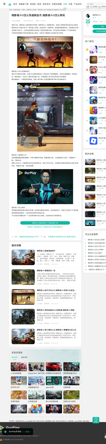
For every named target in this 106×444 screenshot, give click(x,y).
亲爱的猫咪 (15, 401)
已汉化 (103, 90)
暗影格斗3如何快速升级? (95, 243)
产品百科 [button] (78, 4)
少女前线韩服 (16, 373)
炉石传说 (101, 57)
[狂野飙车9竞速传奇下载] (54, 366)
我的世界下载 (20, 421)
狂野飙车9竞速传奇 (53, 373)
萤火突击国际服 (52, 401)
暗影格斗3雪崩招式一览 (46, 270)
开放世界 (103, 141)
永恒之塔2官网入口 (61, 421)
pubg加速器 (93, 6)
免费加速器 (16, 10)
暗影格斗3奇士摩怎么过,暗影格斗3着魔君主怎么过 (56, 330)
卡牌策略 (103, 60)
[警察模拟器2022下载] (71, 366)
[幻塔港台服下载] (36, 394)
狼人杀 (102, 111)
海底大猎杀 (86, 421)
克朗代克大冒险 (69, 401)
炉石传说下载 (40, 421)
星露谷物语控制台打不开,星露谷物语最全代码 (37, 237)
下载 (99, 50)
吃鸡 (102, 101)
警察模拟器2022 (70, 373)
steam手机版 (78, 421)
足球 (102, 80)
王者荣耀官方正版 (49, 421)
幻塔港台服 (32, 401)
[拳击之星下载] (54, 408)
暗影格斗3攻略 (31, 10)
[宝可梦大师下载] (19, 380)
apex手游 (50, 387)
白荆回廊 (66, 387)
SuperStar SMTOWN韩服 (38, 373)
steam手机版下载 (29, 421)
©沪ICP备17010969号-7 (31, 436)
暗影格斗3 (97, 15)
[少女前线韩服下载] (19, 366)
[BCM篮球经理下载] (36, 408)
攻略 (23, 10)
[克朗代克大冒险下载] (71, 394)
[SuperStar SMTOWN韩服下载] (36, 366)
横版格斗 (95, 21)
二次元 (102, 50)
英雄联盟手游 (33, 387)
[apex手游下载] (54, 380)
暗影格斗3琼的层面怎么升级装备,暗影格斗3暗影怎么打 (58, 310)
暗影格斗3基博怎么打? (95, 269)
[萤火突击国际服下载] (54, 394)
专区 (102, 26)
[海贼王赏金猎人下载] (71, 408)
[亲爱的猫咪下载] (19, 394)
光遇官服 (70, 421)
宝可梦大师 (15, 387)
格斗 (101, 21)
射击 (102, 70)
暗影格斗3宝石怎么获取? (95, 240)
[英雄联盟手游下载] (36, 380)
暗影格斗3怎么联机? (93, 253)
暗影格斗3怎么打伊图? (94, 249)
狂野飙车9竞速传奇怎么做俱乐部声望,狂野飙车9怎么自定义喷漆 (73, 237)
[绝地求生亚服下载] (19, 408)
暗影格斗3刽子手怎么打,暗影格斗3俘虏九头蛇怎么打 (57, 290)
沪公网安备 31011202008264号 (13, 439)
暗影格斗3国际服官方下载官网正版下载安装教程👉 (45, 227)
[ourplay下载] (9, 4)
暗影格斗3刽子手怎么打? (95, 246)
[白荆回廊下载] (71, 380)
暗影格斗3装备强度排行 (46, 251)
